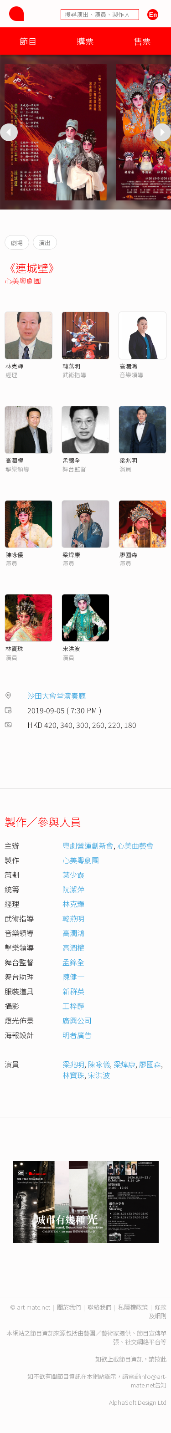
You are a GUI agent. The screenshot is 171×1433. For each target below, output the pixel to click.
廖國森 (128, 554)
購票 (85, 41)
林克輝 (14, 366)
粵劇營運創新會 (88, 845)
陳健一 (73, 976)
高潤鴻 (128, 366)
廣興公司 (77, 1020)
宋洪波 (71, 648)
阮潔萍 (73, 889)
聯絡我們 (99, 1307)
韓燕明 (71, 366)
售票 (142, 41)
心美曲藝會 (135, 845)
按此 (160, 1359)
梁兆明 (128, 460)
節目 (28, 41)
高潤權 (14, 460)
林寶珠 (14, 648)
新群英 (73, 991)
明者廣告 (77, 1034)
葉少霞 (73, 874)
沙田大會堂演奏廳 (56, 695)
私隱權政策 (133, 1307)
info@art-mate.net (148, 1380)
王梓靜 (73, 1005)
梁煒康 (71, 554)
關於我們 (69, 1307)
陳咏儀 (14, 554)
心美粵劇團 (23, 280)
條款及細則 (157, 1311)
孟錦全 (71, 460)
